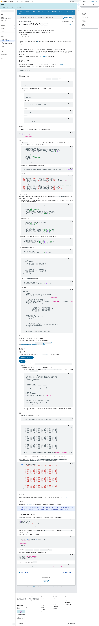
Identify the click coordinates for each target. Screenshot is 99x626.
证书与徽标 (55, 596)
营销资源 (54, 598)
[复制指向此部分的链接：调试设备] (26, 501)
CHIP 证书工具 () (42, 354)
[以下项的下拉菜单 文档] (34, 1)
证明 (38, 41)
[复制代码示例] (72, 69)
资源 (22, 1)
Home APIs (31, 596)
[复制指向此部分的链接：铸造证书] (26, 126)
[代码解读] (68, 69)
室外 (41, 611)
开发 (18, 1)
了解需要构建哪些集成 (21, 614)
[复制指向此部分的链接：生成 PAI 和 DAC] (28, 194)
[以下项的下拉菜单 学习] (9, 7)
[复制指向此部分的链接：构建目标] (26, 494)
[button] (7, 23)
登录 (97, 1)
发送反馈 (70, 24)
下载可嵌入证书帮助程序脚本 (26, 357)
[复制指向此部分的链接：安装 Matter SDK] (30, 61)
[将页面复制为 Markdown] (45, 24)
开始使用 (3, 7)
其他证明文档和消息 (43, 56)
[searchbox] (7, 11)
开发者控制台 (67, 596)
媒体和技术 (43, 603)
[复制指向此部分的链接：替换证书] (26, 349)
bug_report (93, 4)
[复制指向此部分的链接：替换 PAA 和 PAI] (28, 352)
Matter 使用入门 (60, 64)
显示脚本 (22, 361)
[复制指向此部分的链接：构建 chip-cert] (30, 76)
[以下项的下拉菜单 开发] (15, 7)
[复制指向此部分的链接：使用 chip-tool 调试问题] (36, 514)
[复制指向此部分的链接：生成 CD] (24, 140)
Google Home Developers (23, 21)
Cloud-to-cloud (20, 605)
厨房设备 (42, 607)
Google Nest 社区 (68, 604)
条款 (17, 623)
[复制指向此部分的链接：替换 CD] (24, 413)
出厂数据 (36, 367)
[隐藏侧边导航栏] (14, 624)
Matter (3, 5)
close (97, 4)
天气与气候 (43, 598)
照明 (41, 596)
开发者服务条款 (55, 606)
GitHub (49, 64)
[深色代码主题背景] (70, 69)
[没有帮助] (72, 21)
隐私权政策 (21, 623)
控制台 (92, 1)
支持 (23, 7)
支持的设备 (65, 497)
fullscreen (95, 4)
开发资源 (54, 600)
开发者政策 (55, 608)
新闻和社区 (27, 1)
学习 (7, 7)
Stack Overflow (68, 602)
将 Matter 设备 (28, 504)
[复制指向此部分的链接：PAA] (22, 336)
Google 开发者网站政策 (69, 586)
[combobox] (75, 1)
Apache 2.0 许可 (52, 586)
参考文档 (19, 7)
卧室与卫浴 (43, 609)
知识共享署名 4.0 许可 (34, 586)
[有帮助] (70, 21)
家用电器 (42, 605)
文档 (32, 1)
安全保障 (42, 600)
